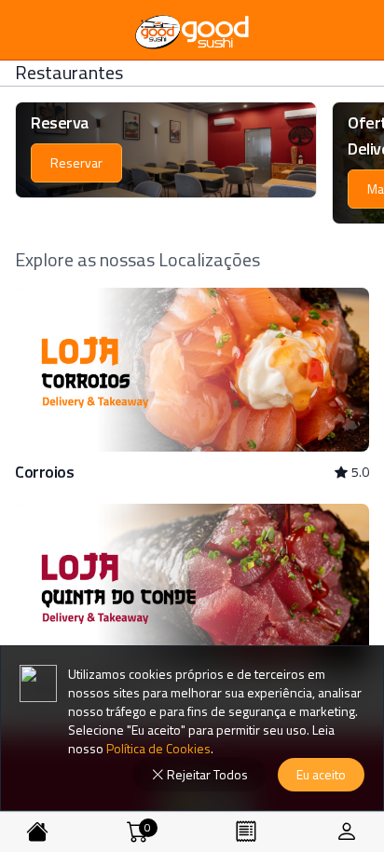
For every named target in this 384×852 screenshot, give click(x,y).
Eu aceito (321, 774)
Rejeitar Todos (206, 774)
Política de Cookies (157, 748)
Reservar (76, 162)
